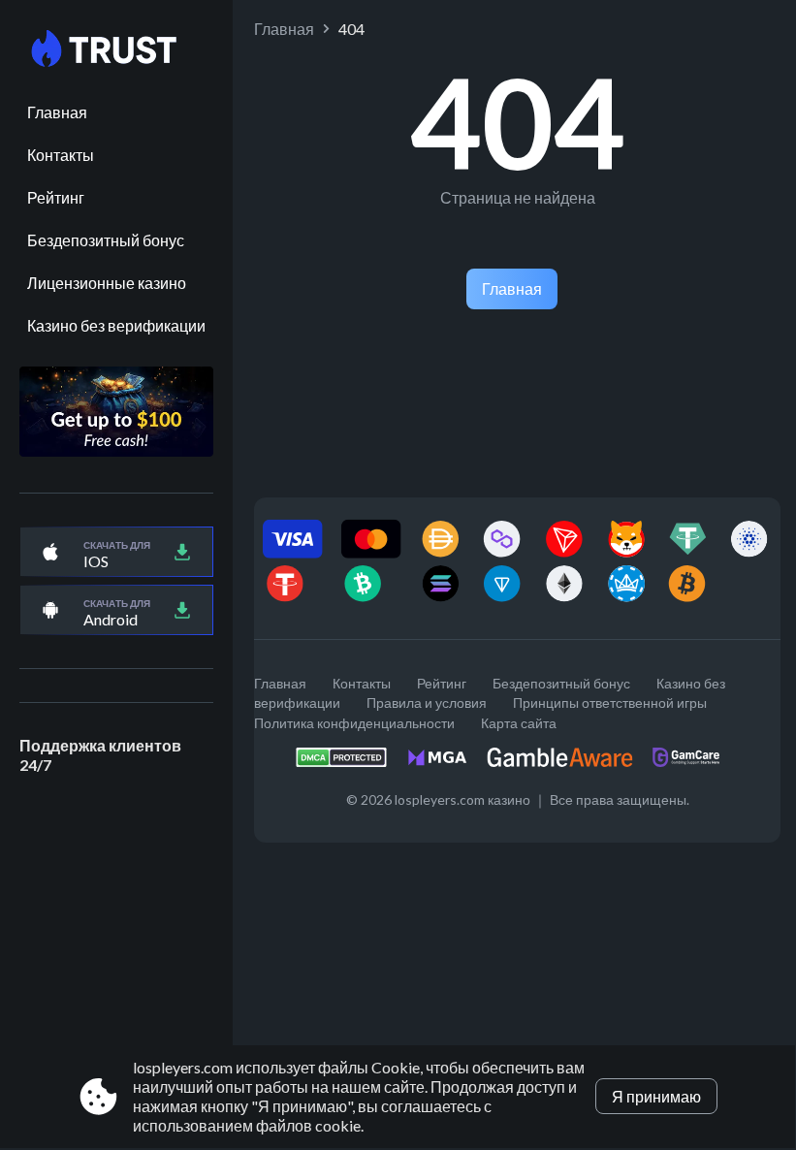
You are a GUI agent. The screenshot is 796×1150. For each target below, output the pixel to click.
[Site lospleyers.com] (116, 49)
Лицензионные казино (106, 282)
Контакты (60, 154)
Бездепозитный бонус (105, 240)
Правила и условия (426, 702)
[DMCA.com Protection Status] (351, 763)
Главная (57, 112)
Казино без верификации (116, 325)
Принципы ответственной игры (610, 702)
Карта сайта (519, 723)
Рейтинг (55, 197)
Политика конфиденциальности (354, 723)
